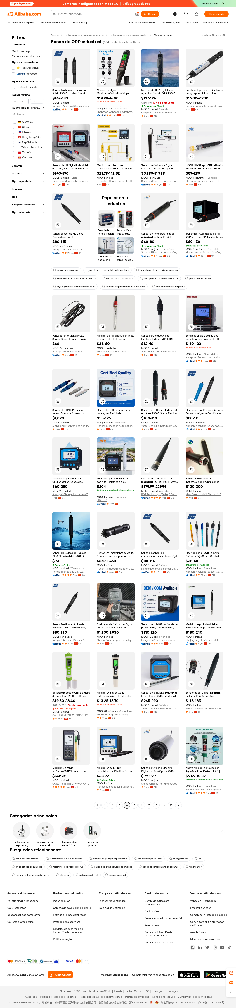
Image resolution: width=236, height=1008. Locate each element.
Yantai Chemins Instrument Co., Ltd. (160, 425)
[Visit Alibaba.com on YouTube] (222, 947)
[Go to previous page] (97, 805)
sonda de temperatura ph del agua (161, 867)
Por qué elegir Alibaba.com (22, 900)
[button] (137, 14)
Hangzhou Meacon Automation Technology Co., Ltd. (71, 181)
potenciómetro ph (88, 875)
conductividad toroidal (27, 858)
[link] (231, 973)
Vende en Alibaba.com (203, 900)
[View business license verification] (151, 1002)
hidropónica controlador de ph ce (161, 278)
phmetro (64, 875)
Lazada (118, 991)
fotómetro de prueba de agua (68, 867)
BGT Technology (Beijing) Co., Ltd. (160, 494)
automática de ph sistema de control (76, 278)
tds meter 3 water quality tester (32, 875)
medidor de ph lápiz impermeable (110, 858)
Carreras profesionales (20, 921)
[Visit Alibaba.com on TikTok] (229, 947)
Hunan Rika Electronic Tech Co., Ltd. (116, 568)
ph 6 (201, 858)
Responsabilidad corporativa (23, 914)
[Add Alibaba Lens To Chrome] (60, 974)
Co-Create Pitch (16, 907)
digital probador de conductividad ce (76, 286)
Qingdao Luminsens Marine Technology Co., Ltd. (160, 112)
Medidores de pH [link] (163, 34)
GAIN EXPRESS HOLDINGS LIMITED (71, 715)
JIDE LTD (102, 500)
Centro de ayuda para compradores (157, 902)
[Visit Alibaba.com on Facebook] (192, 947)
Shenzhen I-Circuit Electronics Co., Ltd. (160, 351)
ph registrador (180, 858)
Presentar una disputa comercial (163, 918)
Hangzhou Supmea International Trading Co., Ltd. (204, 357)
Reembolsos (152, 925)
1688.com (80, 991)
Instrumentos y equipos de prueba (84, 34)
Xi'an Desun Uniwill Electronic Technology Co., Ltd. (204, 494)
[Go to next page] (178, 805)
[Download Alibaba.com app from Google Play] (216, 974)
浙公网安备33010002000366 (178, 1002)
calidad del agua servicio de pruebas (113, 867)
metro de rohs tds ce (68, 270)
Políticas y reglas (62, 939)
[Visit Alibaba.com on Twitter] (207, 947)
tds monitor (195, 867)
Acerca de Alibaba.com (21, 893)
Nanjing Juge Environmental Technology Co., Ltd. (204, 640)
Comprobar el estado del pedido (208, 914)
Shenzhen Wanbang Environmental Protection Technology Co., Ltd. (116, 111)
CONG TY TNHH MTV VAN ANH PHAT (71, 783)
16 (171, 805)
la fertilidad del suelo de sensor (66, 858)
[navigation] (28, 420)
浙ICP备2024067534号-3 (212, 1002)
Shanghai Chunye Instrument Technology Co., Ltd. (71, 494)
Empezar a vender (200, 907)
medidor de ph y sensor (150, 858)
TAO (146, 991)
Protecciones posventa (66, 921)
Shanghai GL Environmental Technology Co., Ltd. (71, 351)
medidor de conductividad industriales (109, 270)
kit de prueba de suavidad (29, 867)
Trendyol (157, 991)
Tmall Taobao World (100, 991)
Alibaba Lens (25, 974)
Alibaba (55, 34)
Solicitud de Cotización (112, 907)
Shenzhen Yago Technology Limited (116, 714)
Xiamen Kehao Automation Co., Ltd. (204, 252)
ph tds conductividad (200, 278)
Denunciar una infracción (159, 942)
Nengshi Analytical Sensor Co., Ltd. (71, 105)
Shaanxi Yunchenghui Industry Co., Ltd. (116, 640)
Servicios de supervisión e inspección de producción (68, 930)
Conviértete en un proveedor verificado (207, 923)
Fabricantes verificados (112, 900)
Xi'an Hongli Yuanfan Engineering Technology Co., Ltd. (71, 425)
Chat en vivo (152, 911)
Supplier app (121, 974)
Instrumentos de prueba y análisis (129, 34)
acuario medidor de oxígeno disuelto (159, 270)
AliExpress (65, 991)
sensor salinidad (117, 875)
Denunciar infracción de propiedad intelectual (158, 934)
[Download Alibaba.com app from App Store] (189, 974)
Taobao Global (133, 991)
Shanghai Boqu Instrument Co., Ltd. (160, 181)
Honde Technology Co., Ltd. (68, 571)
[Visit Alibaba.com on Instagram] (214, 947)
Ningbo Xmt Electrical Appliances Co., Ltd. (204, 789)
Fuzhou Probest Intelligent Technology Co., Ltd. (204, 105)
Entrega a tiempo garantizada (69, 914)
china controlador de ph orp (170, 286)
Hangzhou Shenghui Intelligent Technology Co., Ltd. (116, 786)
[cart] (186, 14)
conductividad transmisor (119, 278)
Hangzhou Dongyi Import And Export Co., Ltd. (116, 181)
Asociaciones (198, 932)
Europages (171, 991)
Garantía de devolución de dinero (72, 907)
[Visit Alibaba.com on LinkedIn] (200, 947)
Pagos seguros (61, 900)
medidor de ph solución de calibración (125, 286)
